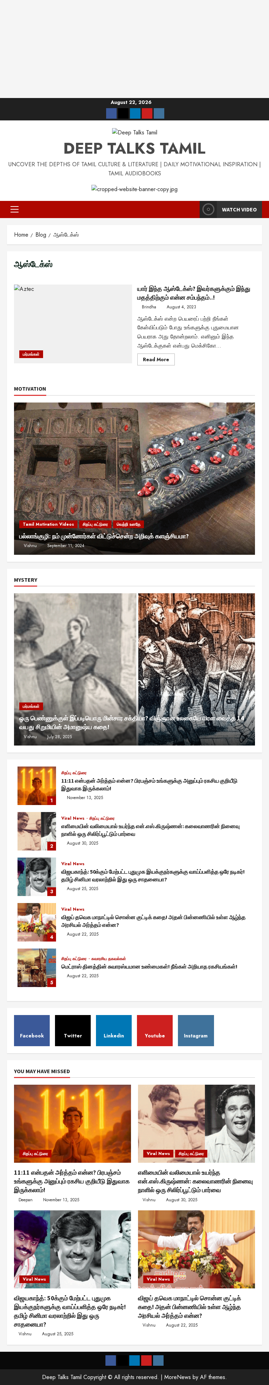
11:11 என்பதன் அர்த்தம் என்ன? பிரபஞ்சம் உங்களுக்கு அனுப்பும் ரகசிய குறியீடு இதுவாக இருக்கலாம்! (37, 786)
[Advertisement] (134, 49)
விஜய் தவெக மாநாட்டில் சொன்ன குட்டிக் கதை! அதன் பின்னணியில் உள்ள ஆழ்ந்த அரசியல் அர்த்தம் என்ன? (37, 922)
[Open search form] (192, 209)
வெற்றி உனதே (128, 524)
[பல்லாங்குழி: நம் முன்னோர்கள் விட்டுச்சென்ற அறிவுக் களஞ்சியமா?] (134, 479)
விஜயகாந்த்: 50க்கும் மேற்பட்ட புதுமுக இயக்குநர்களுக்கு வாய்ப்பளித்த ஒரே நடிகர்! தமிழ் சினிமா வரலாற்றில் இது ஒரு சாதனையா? (37, 877)
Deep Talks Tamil (134, 148)
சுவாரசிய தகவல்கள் (108, 959)
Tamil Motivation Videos (48, 524)
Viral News (73, 818)
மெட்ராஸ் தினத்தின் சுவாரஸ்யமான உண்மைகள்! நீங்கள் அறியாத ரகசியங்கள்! (37, 968)
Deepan (26, 1200)
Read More (159, 360)
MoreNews (177, 1377)
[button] (14, 209)
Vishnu (30, 546)
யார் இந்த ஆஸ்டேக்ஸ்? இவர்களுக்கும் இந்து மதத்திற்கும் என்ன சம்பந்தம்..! (73, 324)
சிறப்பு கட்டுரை (95, 524)
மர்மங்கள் (31, 354)
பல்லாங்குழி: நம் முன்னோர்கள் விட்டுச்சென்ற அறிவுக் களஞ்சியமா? (104, 536)
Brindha (149, 307)
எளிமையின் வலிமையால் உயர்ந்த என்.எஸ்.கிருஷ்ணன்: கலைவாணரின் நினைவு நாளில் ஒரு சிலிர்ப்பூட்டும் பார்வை (37, 831)
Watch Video (239, 209)
